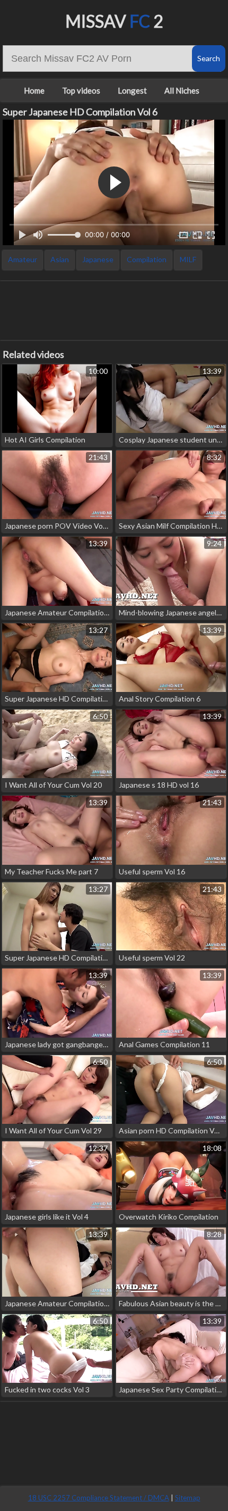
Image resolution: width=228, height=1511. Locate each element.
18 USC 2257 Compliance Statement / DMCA (98, 1497)
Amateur (22, 259)
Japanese (97, 259)
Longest (132, 90)
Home (34, 90)
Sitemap (187, 1497)
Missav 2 (114, 21)
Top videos (81, 90)
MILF (188, 259)
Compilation (146, 259)
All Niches (181, 90)
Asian (59, 259)
